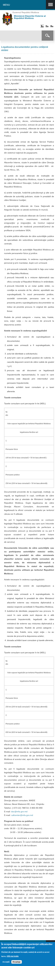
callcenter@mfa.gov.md (22, 815)
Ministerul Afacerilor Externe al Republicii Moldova (30, 17)
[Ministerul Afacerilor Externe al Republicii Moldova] (7, 23)
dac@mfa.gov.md (19, 811)
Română (42, 26)
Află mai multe (13, 956)
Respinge (17, 962)
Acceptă (6, 962)
